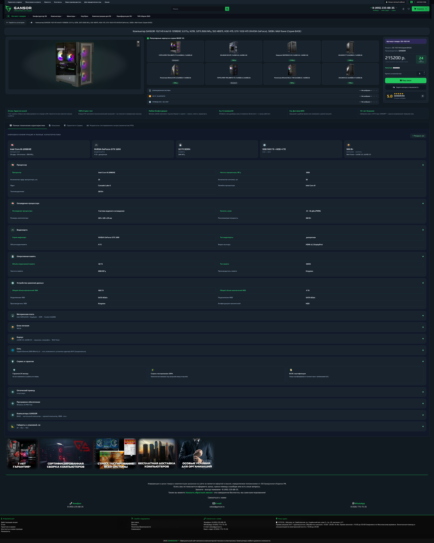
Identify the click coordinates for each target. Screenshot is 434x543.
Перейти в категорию (16, 22)
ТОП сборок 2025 (143, 16)
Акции (107, 2)
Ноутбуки (84, 16)
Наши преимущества (73, 2)
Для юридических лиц (92, 2)
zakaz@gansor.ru (217, 506)
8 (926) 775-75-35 (359, 506)
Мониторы (71, 16)
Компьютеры (56, 16)
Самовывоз (136, 529)
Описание (56, 125)
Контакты (58, 2)
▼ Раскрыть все (418, 136)
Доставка (135, 522)
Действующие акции (9, 522)
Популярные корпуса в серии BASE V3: (167, 38)
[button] (384, 7)
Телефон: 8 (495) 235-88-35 (215, 522)
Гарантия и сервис (15, 2)
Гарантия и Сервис (75, 125)
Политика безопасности (141, 527)
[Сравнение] (403, 9)
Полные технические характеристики (29, 125)
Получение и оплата (33, 2)
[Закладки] (408, 9)
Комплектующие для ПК (101, 16)
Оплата (134, 524)
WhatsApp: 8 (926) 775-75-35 (215, 524)
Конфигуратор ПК (40, 16)
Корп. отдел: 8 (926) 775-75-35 (216, 529)
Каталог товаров (19, 16)
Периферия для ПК (124, 16)
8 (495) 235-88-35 (230, 489)
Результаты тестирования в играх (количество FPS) (112, 125)
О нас (3, 524)
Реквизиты (5, 531)
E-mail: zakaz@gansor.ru (213, 527)
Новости (47, 2)
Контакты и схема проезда (11, 529)
